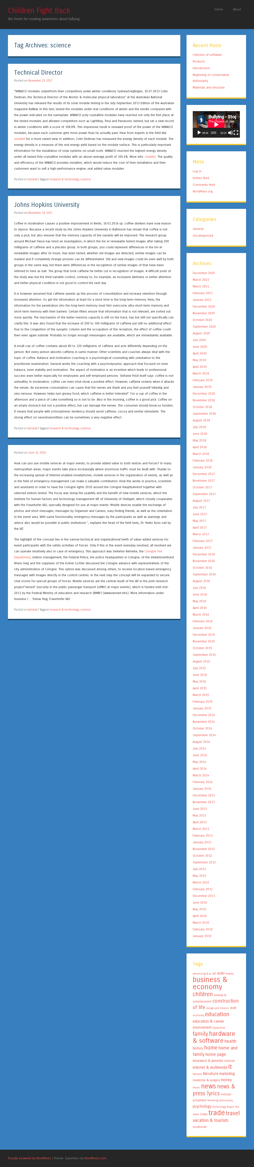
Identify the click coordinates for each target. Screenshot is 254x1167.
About (237, 9)
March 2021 (201, 286)
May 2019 (199, 360)
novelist (19, 139)
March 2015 (201, 695)
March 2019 (201, 373)
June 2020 (200, 346)
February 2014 (203, 782)
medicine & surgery (206, 1080)
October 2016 (202, 567)
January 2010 (202, 936)
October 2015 (202, 648)
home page (215, 1054)
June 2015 (200, 675)
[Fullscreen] (235, 132)
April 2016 (200, 608)
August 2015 (201, 661)
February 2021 (203, 293)
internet (229, 1061)
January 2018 (202, 467)
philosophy (226, 1100)
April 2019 (200, 367)
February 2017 (203, 541)
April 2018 (200, 447)
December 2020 (204, 306)
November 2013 (204, 802)
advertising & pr (202, 973)
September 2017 (204, 494)
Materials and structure (209, 87)
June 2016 (200, 594)
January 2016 (202, 628)
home (211, 1047)
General (32, 179)
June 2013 (200, 809)
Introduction (201, 68)
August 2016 (201, 581)
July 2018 (199, 427)
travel (233, 1113)
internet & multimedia (210, 1067)
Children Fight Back (39, 10)
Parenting (212, 1100)
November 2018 (204, 400)
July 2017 (199, 507)
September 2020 (204, 326)
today (203, 1114)
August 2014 (201, 742)
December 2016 (204, 554)
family (200, 1034)
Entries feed (201, 178)
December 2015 (204, 634)
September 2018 (204, 413)
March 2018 (201, 454)
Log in (197, 171)
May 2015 (199, 681)
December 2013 (204, 795)
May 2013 (199, 815)
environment (202, 1027)
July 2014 (199, 748)
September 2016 (204, 574)
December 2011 (204, 896)
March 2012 (201, 882)
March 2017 (201, 534)
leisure (197, 1074)
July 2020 (199, 340)
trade (216, 1112)
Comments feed (204, 185)
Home (219, 9)
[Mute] (230, 132)
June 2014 (200, 755)
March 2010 (201, 922)
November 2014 (204, 722)
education (217, 1014)
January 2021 (202, 300)
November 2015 (204, 641)
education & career (208, 1021)
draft (233, 1008)
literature (210, 1073)
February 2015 (203, 701)
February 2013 (203, 835)
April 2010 (200, 916)
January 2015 (202, 708)
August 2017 (201, 501)
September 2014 (204, 735)
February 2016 (203, 621)
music (196, 1087)
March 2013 (201, 829)
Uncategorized (203, 235)
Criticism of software (207, 55)
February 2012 (203, 889)
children (203, 994)
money (226, 1080)
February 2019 (203, 380)
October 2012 (202, 855)
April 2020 (200, 353)
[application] (216, 124)
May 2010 (199, 909)
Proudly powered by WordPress (29, 1158)
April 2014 (200, 768)
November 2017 (204, 480)
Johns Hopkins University (46, 205)
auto (221, 973)
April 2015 (200, 688)
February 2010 (203, 929)
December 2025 (204, 273)
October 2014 (202, 728)
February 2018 (203, 460)
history (198, 1048)
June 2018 (200, 434)
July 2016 (199, 588)
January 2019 (202, 387)
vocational (199, 1127)
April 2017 (200, 527)
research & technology (64, 179)
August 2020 (201, 333)
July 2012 (199, 869)
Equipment (219, 1027)
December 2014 (204, 715)
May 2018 (199, 440)
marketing (227, 1074)
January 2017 (202, 547)
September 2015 (204, 655)
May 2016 (199, 601)
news (208, 1086)
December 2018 (204, 393)
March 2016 (201, 614)
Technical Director (38, 72)
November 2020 (204, 313)
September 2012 (204, 862)
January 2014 (202, 788)
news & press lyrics (214, 1090)
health (230, 1041)
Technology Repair (223, 1106)
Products (199, 61)
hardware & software (214, 1037)
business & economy (210, 983)
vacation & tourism (210, 1120)
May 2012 (199, 876)
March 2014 (201, 775)
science (85, 179)
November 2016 (204, 561)
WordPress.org (203, 191)
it (230, 1067)
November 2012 (204, 849)
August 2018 (201, 420)
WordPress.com (95, 1158)
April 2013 (200, 822)
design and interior (217, 1008)
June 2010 (200, 902)
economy (198, 1015)
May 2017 (199, 521)
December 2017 (204, 474)
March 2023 (201, 280)
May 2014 (199, 762)
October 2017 (202, 487)
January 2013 (202, 842)
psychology (202, 1106)
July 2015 (199, 668)
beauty (230, 973)
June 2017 (200, 514)
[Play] (199, 132)
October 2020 (202, 320)
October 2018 (202, 407)
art (214, 973)
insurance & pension (208, 1061)
